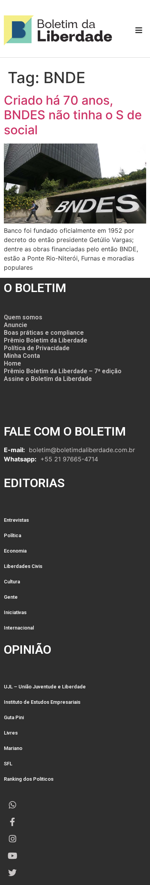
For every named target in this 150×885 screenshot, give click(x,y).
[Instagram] (12, 838)
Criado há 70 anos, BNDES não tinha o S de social (73, 115)
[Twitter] (12, 872)
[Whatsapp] (12, 804)
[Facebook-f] (12, 821)
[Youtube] (12, 855)
